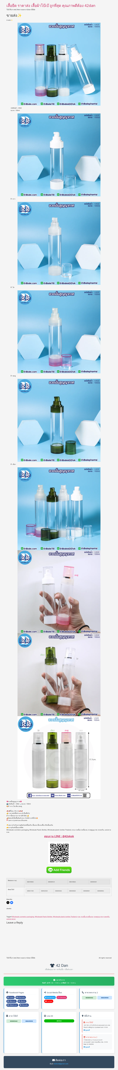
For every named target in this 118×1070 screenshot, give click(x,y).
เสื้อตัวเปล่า (12, 1001)
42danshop (62, 997)
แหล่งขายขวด (10, 919)
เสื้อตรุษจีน (25, 1005)
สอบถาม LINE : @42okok (59, 836)
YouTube (49, 1001)
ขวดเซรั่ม (106, 917)
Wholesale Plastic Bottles (43, 917)
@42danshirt (51, 997)
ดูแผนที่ (88, 1030)
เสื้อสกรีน (22, 1001)
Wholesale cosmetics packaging (23, 917)
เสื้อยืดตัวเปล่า (13, 1005)
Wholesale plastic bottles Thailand (65, 917)
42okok (11, 997)
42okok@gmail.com (61, 1064)
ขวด (78, 917)
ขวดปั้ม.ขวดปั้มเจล (87, 917)
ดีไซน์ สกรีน (21, 997)
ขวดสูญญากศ (98, 917)
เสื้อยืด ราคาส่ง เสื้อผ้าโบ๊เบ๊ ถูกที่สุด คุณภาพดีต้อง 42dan (50, 5)
